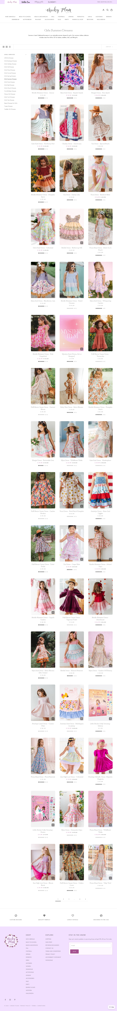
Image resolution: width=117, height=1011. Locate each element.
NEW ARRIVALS (10, 16)
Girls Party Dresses (9, 82)
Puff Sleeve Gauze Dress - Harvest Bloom (43, 408)
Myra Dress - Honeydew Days (71, 830)
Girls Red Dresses (9, 85)
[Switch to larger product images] (3, 46)
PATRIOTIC (80, 16)
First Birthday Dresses (10, 91)
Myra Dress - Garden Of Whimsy (100, 671)
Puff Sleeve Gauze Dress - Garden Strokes (43, 512)
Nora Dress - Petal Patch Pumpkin (72, 511)
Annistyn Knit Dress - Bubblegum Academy (72, 725)
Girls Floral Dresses (9, 70)
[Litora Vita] (39, 2)
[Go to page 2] (85, 899)
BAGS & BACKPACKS (41, 16)
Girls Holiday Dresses (10, 64)
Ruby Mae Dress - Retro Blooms (71, 407)
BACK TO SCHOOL (25, 16)
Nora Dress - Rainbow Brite (100, 195)
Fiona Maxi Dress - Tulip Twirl (100, 883)
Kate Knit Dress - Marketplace (100, 460)
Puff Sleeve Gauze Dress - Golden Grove (72, 884)
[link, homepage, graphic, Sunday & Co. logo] (52, 2)
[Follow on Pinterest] (15, 1000)
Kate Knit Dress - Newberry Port (43, 144)
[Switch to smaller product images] (6, 46)
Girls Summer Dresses (10, 79)
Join (74, 951)
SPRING (71, 16)
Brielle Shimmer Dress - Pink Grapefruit (43, 355)
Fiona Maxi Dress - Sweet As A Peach (100, 249)
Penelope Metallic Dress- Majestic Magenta (100, 778)
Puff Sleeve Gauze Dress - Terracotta (100, 355)
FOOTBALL (61, 16)
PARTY (67, 19)
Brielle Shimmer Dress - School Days (100, 566)
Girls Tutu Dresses (9, 100)
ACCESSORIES (49, 19)
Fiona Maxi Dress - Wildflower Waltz (100, 831)
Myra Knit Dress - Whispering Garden (100, 302)
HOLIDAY (38, 19)
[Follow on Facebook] (5, 1000)
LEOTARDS (99, 16)
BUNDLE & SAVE (77, 19)
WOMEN (109, 16)
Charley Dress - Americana (71, 144)
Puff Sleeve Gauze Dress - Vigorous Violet (72, 619)
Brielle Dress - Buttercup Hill (72, 248)
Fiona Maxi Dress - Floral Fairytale (43, 777)
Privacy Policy (50, 954)
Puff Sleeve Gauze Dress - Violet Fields (43, 566)
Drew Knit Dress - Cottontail (43, 248)
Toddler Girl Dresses (10, 109)
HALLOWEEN (101, 19)
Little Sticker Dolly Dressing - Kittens (100, 725)
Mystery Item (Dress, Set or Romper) (72, 355)
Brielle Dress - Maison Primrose (72, 671)
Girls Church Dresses (10, 88)
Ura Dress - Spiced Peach (100, 144)
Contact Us (49, 948)
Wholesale (49, 960)
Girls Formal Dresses (10, 73)
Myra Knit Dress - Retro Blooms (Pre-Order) (43, 672)
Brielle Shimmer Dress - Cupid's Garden (43, 619)
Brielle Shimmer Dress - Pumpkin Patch (100, 408)
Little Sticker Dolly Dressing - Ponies (43, 831)
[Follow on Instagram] (10, 1000)
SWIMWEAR (15, 19)
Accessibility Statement (53, 957)
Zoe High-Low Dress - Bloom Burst (43, 884)
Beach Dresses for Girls (10, 103)
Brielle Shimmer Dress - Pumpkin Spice (43, 196)
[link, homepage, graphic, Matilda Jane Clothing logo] (25, 2)
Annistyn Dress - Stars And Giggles (100, 512)
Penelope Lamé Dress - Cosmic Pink (43, 725)
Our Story (49, 942)
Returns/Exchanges (52, 945)
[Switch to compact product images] (10, 46)
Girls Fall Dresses (9, 67)
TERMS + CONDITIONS (38, 1005)
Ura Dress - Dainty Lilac (71, 195)
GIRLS (90, 16)
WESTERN (90, 19)
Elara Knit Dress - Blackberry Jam (43, 301)
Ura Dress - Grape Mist (72, 564)
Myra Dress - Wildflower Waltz (71, 460)
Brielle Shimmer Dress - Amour (43, 93)
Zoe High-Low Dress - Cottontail (71, 777)
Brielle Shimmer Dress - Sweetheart (100, 619)
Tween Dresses (8, 106)
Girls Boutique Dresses (10, 61)
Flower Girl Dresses (9, 94)
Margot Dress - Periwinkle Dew (43, 460)
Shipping (48, 939)
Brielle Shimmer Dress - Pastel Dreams (71, 302)
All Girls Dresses (8, 58)
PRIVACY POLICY (25, 1005)
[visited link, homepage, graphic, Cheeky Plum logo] (12, 2)
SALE (59, 19)
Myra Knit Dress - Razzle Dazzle (71, 93)
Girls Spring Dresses (10, 76)
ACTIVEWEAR (27, 19)
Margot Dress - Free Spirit (100, 93)
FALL (52, 16)
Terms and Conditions (53, 951)
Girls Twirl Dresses (9, 97)
